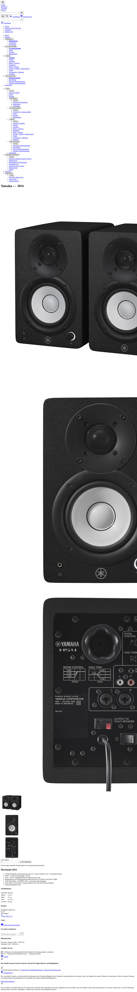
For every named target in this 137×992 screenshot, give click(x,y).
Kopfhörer (12, 65)
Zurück (12, 91)
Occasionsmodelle (11, 46)
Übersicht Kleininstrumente (21, 145)
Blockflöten (12, 80)
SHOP (7, 26)
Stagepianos (12, 43)
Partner (11, 169)
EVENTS (8, 30)
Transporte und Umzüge (16, 166)
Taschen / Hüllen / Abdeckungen (19, 68)
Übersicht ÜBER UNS (16, 177)
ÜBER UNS (9, 32)
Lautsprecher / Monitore (16, 72)
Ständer (11, 59)
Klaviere (7, 37)
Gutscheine (8, 85)
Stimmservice (13, 160)
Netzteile (11, 74)
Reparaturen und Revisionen (18, 162)
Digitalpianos (9, 39)
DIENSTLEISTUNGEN (13, 28)
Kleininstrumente (10, 76)
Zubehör (8, 56)
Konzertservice (13, 164)
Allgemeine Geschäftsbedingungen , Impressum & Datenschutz (41, 970)
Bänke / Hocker (14, 67)
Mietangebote (13, 168)
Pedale (11, 70)
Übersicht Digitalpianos (20, 102)
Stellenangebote (14, 181)
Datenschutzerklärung (8, 981)
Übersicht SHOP (14, 93)
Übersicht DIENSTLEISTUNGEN (20, 159)
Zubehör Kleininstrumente (17, 83)
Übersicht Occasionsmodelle (22, 112)
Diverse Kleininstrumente (17, 81)
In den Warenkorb (26, 862)
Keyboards (12, 44)
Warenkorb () (26, 17)
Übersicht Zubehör (19, 123)
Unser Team (13, 179)
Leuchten (12, 61)
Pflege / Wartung (14, 63)
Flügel (7, 35)
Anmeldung (15, 17)
